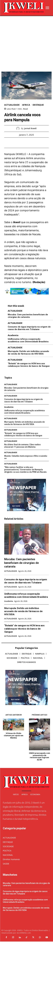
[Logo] (24, 7)
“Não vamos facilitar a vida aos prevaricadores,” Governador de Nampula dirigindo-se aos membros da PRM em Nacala (25, 469)
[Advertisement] (26, 43)
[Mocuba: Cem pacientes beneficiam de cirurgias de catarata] (26, 539)
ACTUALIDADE (12, 105)
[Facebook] (17, 142)
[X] (23, 142)
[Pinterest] (30, 142)
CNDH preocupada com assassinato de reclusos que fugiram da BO (39, 756)
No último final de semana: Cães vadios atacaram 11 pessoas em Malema (22, 445)
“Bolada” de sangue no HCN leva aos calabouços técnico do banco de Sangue (29, 364)
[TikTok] (26, 937)
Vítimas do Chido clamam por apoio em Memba (13, 735)
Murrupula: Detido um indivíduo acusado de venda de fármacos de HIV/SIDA (28, 352)
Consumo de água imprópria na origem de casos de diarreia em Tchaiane (29, 328)
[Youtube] (46, 937)
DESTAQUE (38, 105)
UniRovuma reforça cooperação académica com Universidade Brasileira (28, 340)
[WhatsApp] (36, 142)
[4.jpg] (26, 296)
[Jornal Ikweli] (18, 128)
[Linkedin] (19, 937)
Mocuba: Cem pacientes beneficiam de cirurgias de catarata (28, 315)
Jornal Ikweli (30, 128)
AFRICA (26, 105)
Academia (13, 335)
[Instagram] (13, 937)
